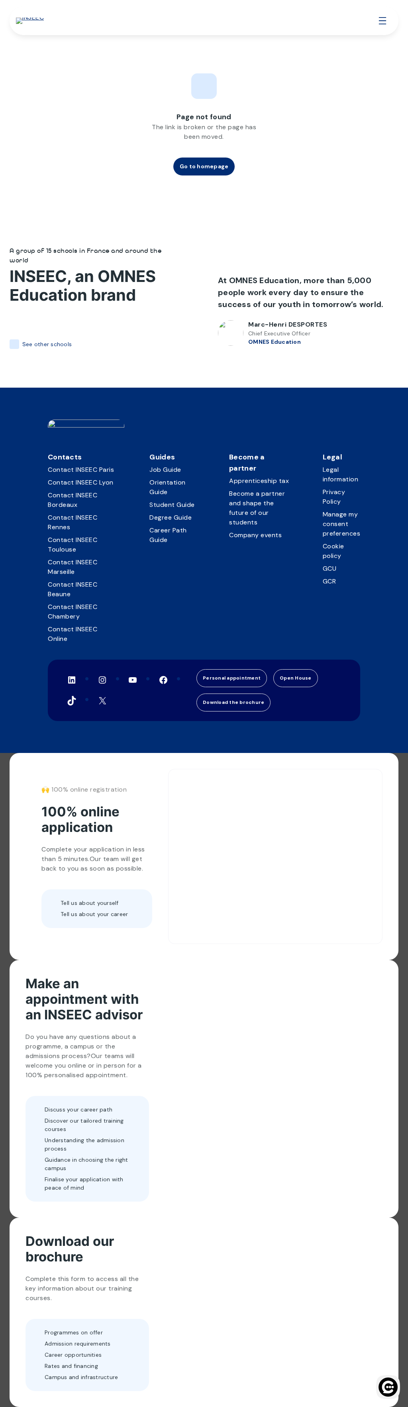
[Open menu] (382, 20)
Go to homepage (204, 166)
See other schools (47, 344)
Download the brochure (233, 702)
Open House (296, 678)
